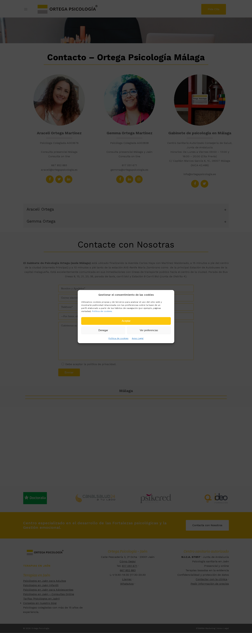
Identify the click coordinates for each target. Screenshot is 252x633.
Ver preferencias (149, 330)
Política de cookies (118, 338)
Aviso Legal (137, 338)
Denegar (103, 330)
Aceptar (126, 320)
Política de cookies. (102, 311)
